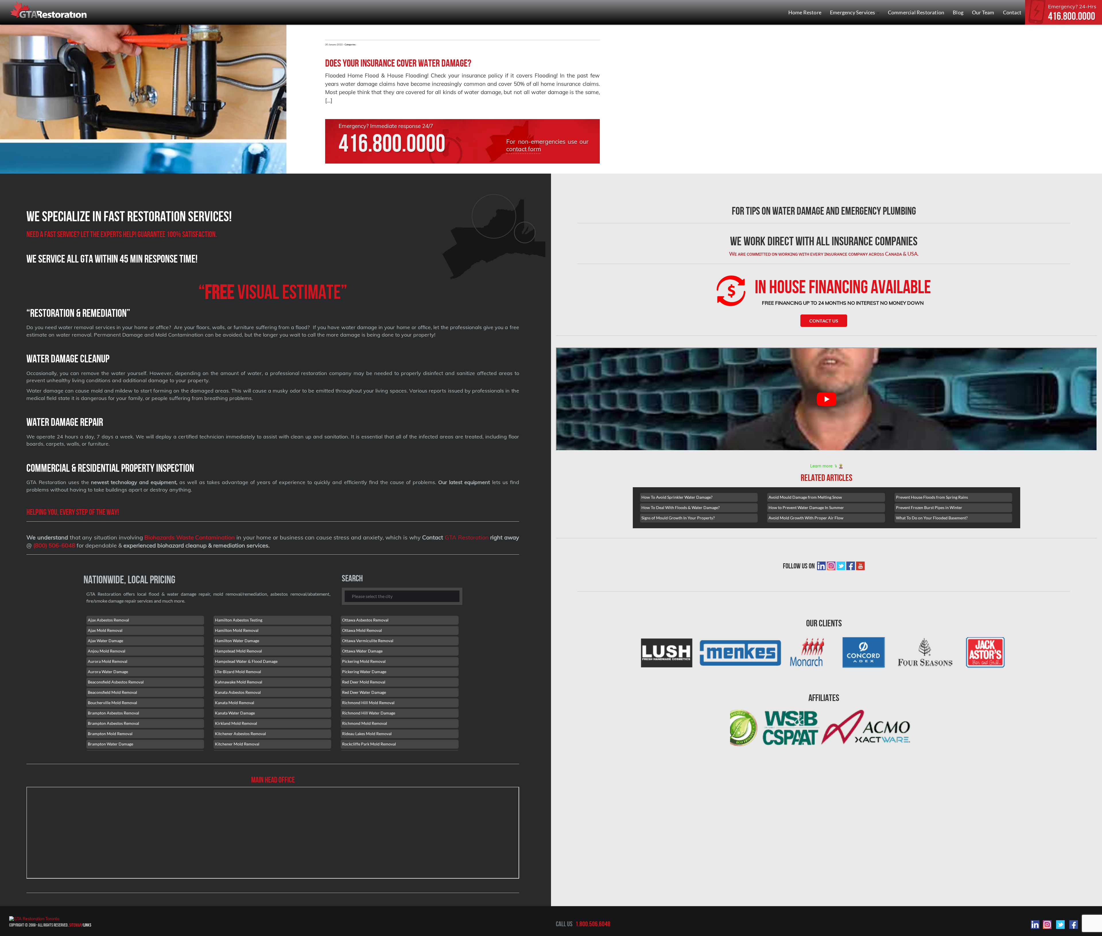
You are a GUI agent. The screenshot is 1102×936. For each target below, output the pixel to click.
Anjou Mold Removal (106, 650)
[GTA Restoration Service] (49, 11)
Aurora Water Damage (108, 671)
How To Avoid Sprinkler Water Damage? (677, 497)
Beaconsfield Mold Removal (112, 692)
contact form (523, 149)
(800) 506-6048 (54, 545)
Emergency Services (853, 12)
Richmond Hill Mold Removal (368, 702)
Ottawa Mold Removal (362, 630)
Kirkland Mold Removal (236, 723)
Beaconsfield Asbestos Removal (116, 681)
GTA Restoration (467, 537)
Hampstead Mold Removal (238, 650)
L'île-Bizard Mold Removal (238, 671)
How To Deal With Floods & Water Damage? (680, 507)
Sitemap (75, 925)
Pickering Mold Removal (364, 661)
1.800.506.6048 (592, 924)
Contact (1012, 12)
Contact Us (823, 320)
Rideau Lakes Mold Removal (367, 733)
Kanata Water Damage (235, 712)
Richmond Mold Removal (364, 723)
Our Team (983, 12)
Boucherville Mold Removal (112, 702)
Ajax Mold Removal (105, 630)
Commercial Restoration (916, 12)
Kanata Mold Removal (234, 702)
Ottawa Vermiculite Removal (367, 640)
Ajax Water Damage (105, 640)
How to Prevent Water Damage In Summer (806, 507)
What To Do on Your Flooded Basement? (932, 517)
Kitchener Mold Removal (237, 743)
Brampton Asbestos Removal (113, 712)
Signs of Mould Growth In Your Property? (678, 517)
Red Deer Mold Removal (363, 681)
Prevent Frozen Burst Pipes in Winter (929, 507)
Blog (958, 12)
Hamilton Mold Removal (237, 630)
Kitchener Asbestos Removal (240, 733)
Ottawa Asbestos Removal (365, 619)
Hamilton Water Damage (237, 640)
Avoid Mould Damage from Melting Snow (805, 497)
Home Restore (804, 12)
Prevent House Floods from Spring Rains (932, 497)
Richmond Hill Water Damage (368, 712)
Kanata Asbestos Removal (238, 692)
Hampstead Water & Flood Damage (246, 661)
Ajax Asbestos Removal (108, 619)
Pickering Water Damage (364, 671)
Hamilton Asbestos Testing (238, 619)
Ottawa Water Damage (362, 650)
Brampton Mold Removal (110, 733)
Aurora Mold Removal (107, 661)
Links (87, 925)
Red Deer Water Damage (364, 692)
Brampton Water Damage (110, 743)
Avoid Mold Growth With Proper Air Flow (806, 517)
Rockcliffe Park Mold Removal (369, 743)
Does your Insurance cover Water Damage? (398, 63)
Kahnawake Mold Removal (238, 681)
